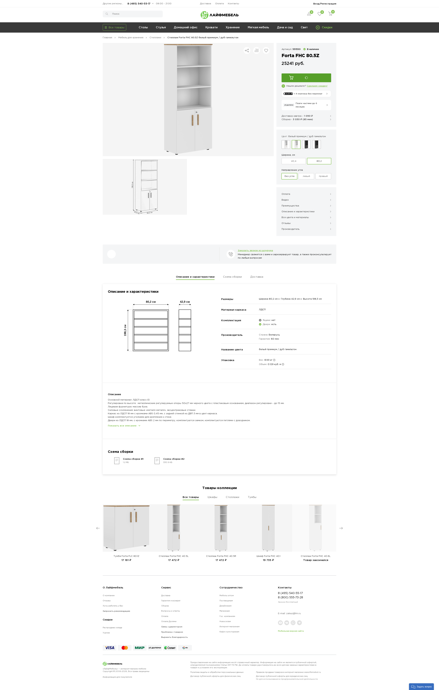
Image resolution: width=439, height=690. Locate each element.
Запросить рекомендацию (116, 611)
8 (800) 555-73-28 (290, 597)
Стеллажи (232, 497)
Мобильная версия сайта (291, 631)
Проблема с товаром (172, 632)
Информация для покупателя (117, 677)
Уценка (106, 633)
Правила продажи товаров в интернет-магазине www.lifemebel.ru (288, 672)
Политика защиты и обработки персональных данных (217, 672)
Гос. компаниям (227, 616)
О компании (109, 595)
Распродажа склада (112, 628)
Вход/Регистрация (324, 3)
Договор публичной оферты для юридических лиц (287, 677)
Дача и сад (285, 27)
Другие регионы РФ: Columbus (114, 3)
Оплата (219, 3)
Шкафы (212, 497)
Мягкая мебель (258, 27)
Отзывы (107, 601)
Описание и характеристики (195, 276)
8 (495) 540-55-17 (138, 3)
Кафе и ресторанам (229, 632)
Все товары (191, 497)
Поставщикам (226, 601)
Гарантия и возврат (170, 601)
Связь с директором (171, 627)
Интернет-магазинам (230, 626)
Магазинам (225, 611)
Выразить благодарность (174, 637)
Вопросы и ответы (170, 611)
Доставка (205, 3)
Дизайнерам (226, 606)
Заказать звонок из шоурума (255, 250)
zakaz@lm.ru (293, 613)
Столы (143, 27)
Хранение (233, 27)
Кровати (211, 27)
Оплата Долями (168, 621)
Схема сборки (232, 276)
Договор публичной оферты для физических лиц (215, 676)
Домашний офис (185, 27)
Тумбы (252, 497)
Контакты (233, 3)
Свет (304, 27)
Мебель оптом (227, 595)
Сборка (165, 606)
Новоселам (225, 621)
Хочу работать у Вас (113, 606)
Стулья (161, 27)
